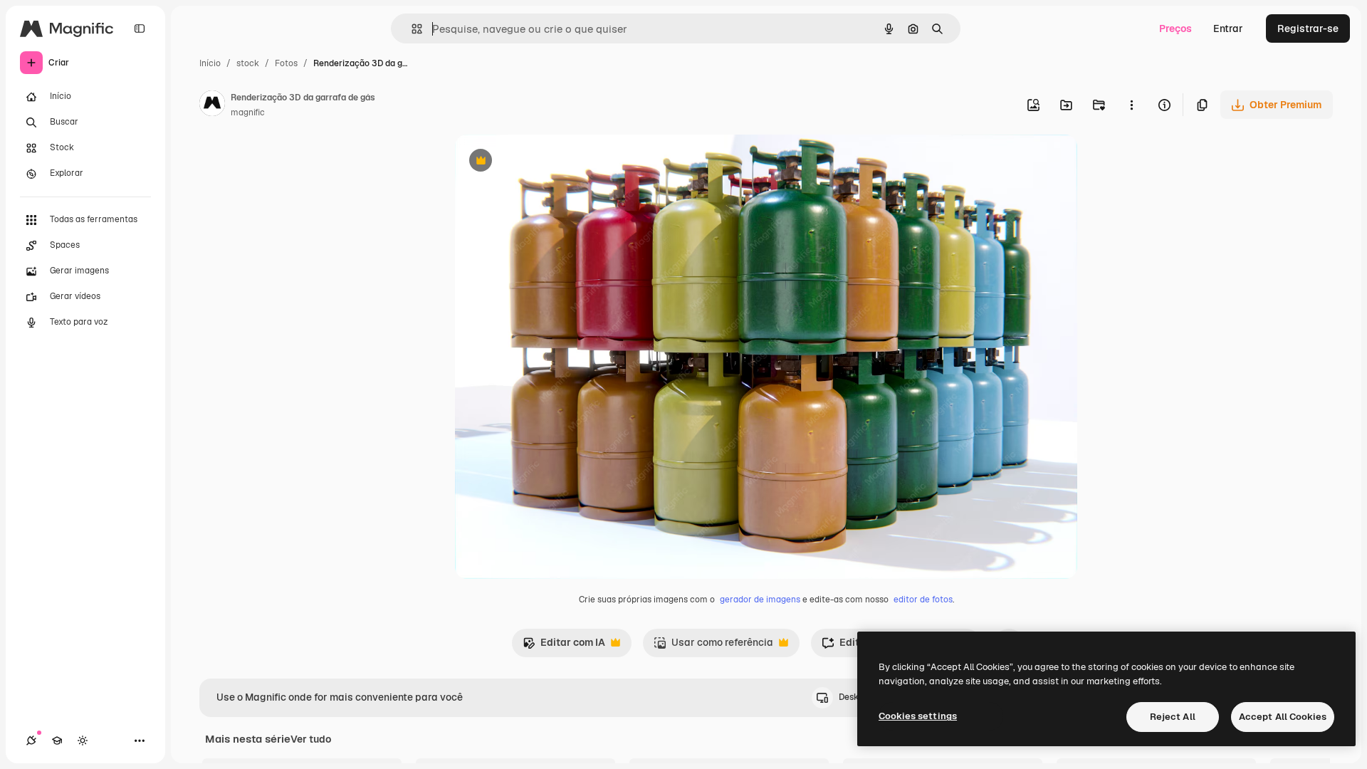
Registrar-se (1308, 28)
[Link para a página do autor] (212, 105)
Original (546, 162)
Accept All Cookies (1282, 717)
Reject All (1172, 717)
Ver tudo (310, 739)
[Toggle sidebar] (139, 28)
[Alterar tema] (82, 740)
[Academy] (57, 740)
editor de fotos (923, 599)
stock (247, 63)
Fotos (286, 63)
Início (210, 63)
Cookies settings (918, 716)
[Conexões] (31, 740)
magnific (248, 112)
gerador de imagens (760, 599)
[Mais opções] (1131, 104)
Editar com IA (564, 646)
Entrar (1228, 28)
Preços (1175, 28)
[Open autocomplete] (411, 28)
